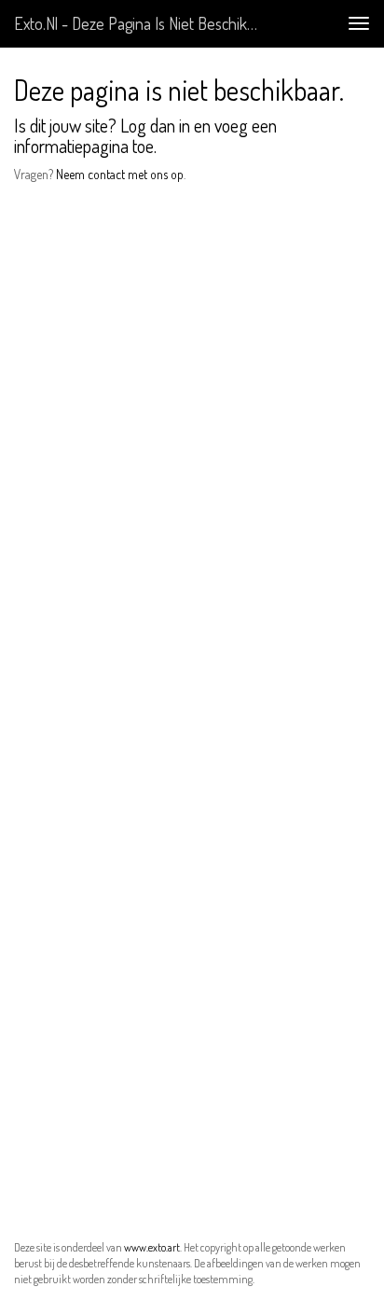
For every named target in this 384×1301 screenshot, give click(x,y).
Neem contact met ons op (120, 174)
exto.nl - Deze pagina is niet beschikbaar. (146, 23)
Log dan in (155, 125)
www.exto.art (152, 1247)
